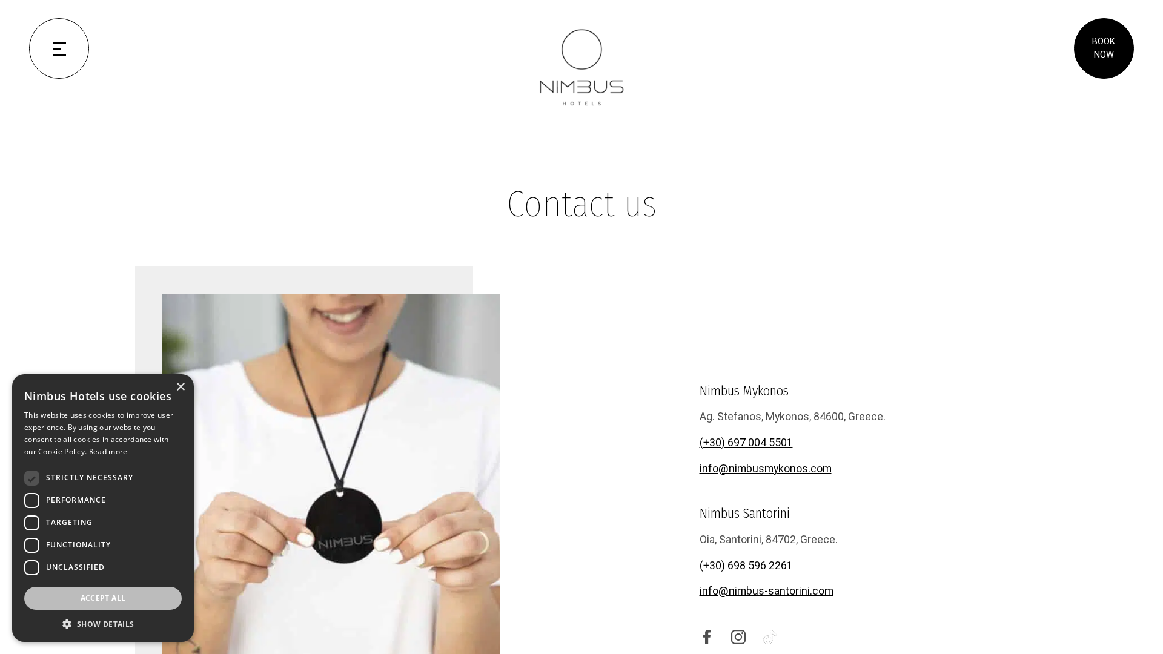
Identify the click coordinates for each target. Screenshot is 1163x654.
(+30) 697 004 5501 (746, 442)
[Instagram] (738, 636)
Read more (108, 451)
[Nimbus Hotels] (581, 68)
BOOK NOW (1103, 48)
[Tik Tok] (770, 636)
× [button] (180, 387)
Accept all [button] (103, 598)
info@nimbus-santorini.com (766, 590)
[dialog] (103, 508)
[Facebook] (707, 636)
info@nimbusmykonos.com (766, 468)
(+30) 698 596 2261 (746, 565)
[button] (103, 624)
